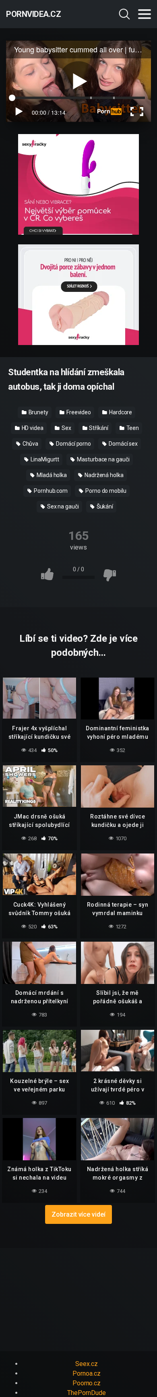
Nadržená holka (103, 475)
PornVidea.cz (33, 14)
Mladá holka (51, 475)
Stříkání (98, 428)
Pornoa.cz (86, 1373)
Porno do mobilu (105, 491)
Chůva (30, 443)
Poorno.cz (86, 1383)
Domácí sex (122, 443)
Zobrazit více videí (78, 1214)
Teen (132, 428)
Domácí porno (73, 443)
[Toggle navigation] (144, 14)
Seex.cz (86, 1364)
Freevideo (78, 412)
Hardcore (120, 412)
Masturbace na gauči (102, 459)
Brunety (37, 412)
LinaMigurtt (44, 459)
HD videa (32, 428)
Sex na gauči (62, 506)
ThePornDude (86, 1393)
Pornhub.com (50, 491)
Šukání (104, 506)
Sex (65, 428)
